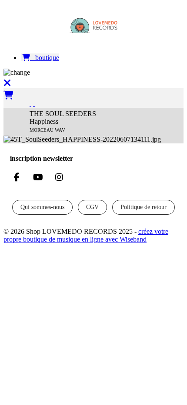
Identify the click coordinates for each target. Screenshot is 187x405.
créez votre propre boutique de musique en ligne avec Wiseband (85, 235)
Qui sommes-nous (42, 207)
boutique (44, 57)
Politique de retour (143, 207)
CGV (92, 207)
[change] (93, 72)
